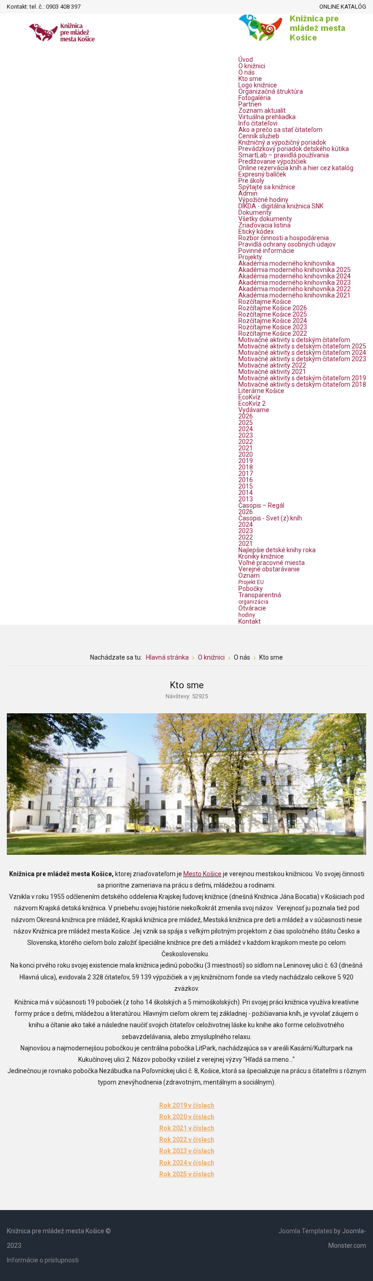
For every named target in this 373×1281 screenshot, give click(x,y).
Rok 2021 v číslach (186, 1128)
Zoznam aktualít (262, 110)
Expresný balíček (262, 174)
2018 (245, 467)
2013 (245, 499)
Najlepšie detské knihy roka (277, 550)
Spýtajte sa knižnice (266, 187)
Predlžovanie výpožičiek (272, 161)
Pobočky (250, 588)
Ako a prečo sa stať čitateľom (280, 129)
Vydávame (253, 410)
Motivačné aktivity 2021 (272, 371)
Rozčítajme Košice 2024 (272, 320)
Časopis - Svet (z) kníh (270, 518)
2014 (245, 492)
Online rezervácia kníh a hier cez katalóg (295, 167)
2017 (245, 473)
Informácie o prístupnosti (43, 1260)
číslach (203, 1139)
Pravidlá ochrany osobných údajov (287, 244)
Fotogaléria (254, 97)
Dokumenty (255, 212)
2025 (245, 422)
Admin (247, 193)
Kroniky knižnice (261, 556)
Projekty (250, 257)
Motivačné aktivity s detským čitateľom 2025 (302, 346)
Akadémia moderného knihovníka (286, 263)
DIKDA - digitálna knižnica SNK (280, 206)
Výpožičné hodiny (263, 199)
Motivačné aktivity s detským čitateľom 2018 (302, 384)
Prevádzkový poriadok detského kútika (293, 148)
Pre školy (251, 180)
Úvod (245, 59)
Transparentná (259, 598)
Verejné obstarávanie (269, 569)
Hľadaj (90, 6)
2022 (245, 441)
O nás (246, 72)
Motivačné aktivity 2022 (272, 365)
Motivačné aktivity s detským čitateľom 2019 (302, 378)
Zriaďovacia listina (264, 225)
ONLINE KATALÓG (342, 6)
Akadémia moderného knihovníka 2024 (294, 276)
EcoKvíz (249, 397)
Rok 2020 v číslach (186, 1116)
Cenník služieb (258, 136)
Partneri (250, 104)
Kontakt (249, 621)
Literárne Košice (261, 390)
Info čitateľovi (257, 123)
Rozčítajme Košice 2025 (272, 314)
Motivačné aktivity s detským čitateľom (294, 339)
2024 (245, 429)
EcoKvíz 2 (252, 403)
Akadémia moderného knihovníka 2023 (294, 282)
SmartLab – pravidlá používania (283, 155)
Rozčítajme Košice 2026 (272, 308)
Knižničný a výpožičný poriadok (282, 142)
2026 (245, 416)
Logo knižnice (257, 85)
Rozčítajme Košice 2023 (272, 327)
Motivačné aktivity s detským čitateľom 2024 (302, 352)
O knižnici (251, 66)
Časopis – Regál (261, 505)
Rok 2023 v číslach (186, 1151)
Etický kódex (256, 231)
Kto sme (250, 78)
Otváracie (252, 611)
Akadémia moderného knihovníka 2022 (294, 289)
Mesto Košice (202, 874)
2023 (245, 435)
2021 (245, 448)
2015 (245, 486)
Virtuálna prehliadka (267, 117)
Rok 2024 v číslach (186, 1162)
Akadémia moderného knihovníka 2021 (294, 295)
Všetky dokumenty (265, 218)
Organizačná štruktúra (270, 91)
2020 (245, 454)
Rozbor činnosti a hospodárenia (283, 238)
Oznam (251, 578)
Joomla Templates (305, 1231)
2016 (245, 480)
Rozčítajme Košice (264, 301)
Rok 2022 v (175, 1139)
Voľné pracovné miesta (271, 562)
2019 (245, 460)
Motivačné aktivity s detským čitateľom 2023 (302, 359)
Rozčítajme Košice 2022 (272, 333)
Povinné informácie (266, 250)
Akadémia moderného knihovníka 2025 (294, 269)
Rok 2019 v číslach (186, 1105)
